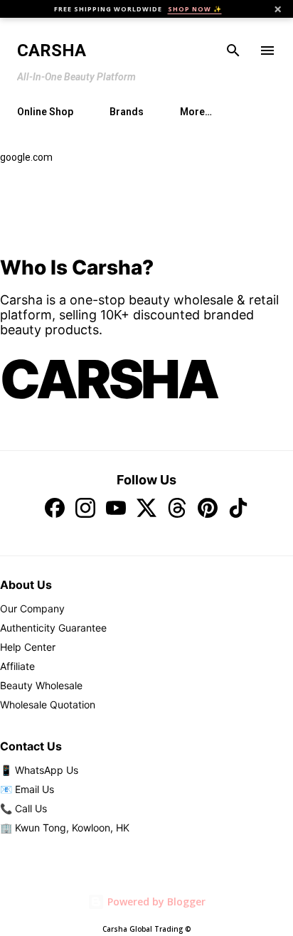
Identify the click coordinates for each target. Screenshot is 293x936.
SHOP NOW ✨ (195, 9)
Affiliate (17, 666)
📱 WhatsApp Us (39, 770)
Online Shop (45, 111)
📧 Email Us (27, 789)
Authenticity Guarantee (53, 628)
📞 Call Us (23, 808)
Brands (127, 111)
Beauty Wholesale (41, 685)
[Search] (233, 50)
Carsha (51, 50)
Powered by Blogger (155, 901)
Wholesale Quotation (47, 704)
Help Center (27, 647)
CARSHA (109, 379)
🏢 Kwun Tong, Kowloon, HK (64, 827)
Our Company (32, 608)
